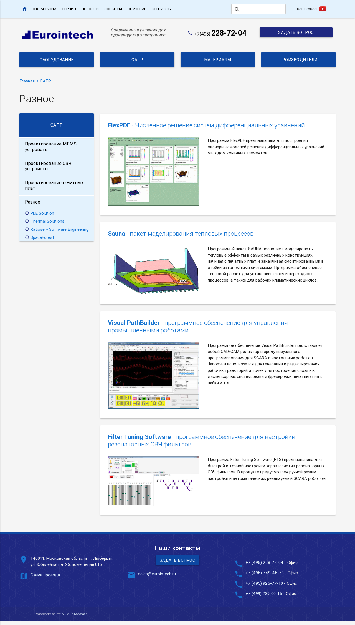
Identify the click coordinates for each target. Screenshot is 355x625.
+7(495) (220, 34)
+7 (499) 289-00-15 (263, 593)
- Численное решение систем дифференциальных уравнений (206, 125)
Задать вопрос (296, 32)
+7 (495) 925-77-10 (264, 583)
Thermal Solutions (47, 221)
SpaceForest (42, 237)
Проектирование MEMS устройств (51, 146)
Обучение (137, 8)
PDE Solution (42, 213)
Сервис (69, 8)
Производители (298, 59)
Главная (27, 81)
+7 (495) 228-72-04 (264, 562)
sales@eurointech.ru (157, 573)
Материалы (217, 59)
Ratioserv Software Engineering (59, 229)
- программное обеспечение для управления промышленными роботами (198, 326)
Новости (90, 8)
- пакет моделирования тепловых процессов (180, 233)
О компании (44, 8)
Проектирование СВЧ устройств (48, 166)
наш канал (307, 8)
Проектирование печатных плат (54, 185)
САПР (137, 59)
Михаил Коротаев (74, 614)
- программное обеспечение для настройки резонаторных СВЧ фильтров (201, 440)
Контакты (161, 8)
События (113, 8)
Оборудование (56, 59)
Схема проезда (45, 575)
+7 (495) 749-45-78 (264, 572)
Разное (32, 202)
